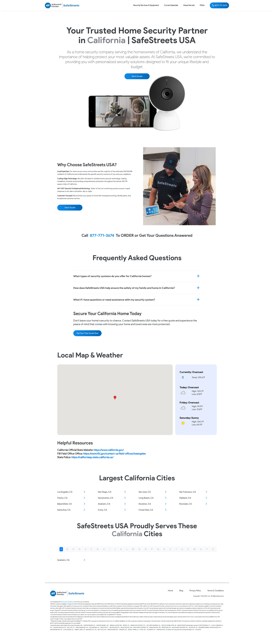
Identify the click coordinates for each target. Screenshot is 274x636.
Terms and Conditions (67, 602)
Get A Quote (137, 76)
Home (170, 590)
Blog (181, 590)
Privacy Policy (195, 590)
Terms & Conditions (215, 590)
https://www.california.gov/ (108, 449)
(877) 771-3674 (221, 5)
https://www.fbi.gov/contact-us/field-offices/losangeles (114, 453)
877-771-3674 (102, 235)
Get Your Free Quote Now (87, 333)
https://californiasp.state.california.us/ (92, 457)
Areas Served (188, 5)
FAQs (202, 5)
